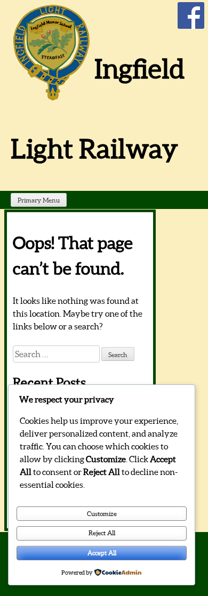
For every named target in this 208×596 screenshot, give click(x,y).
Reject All (102, 532)
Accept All (101, 552)
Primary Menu (39, 200)
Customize (102, 513)
